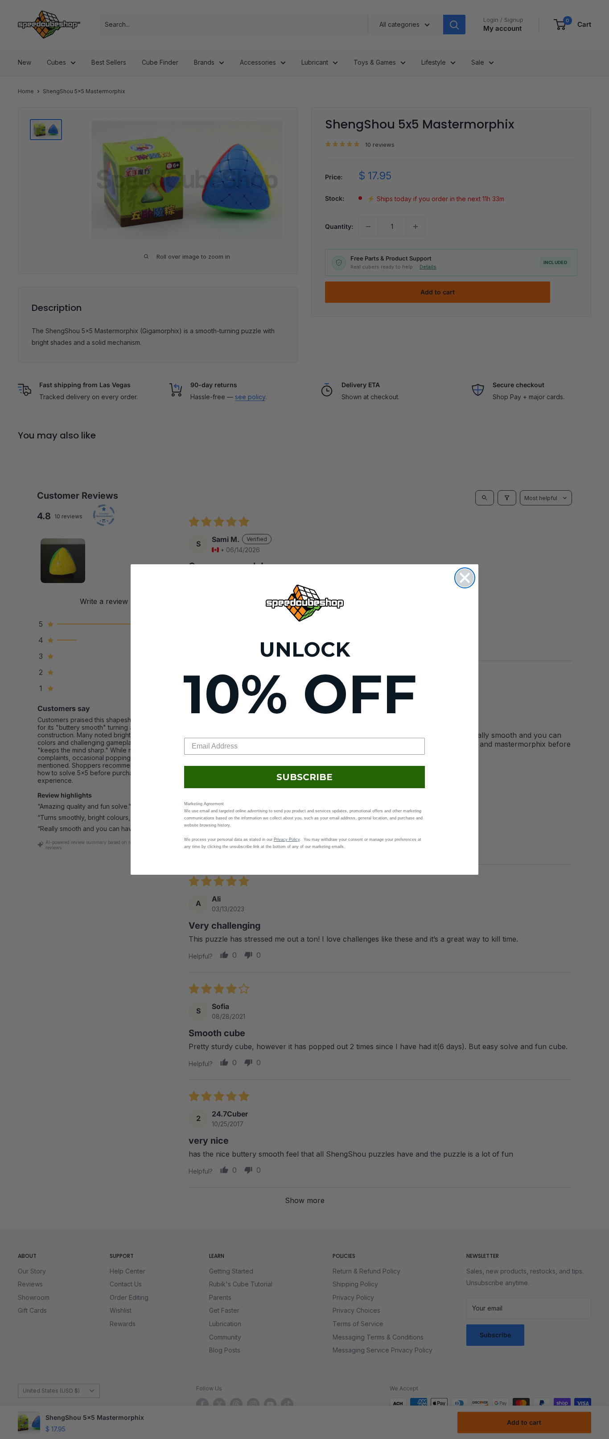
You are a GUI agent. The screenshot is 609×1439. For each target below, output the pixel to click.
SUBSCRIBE (304, 777)
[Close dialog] (465, 578)
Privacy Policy (287, 839)
